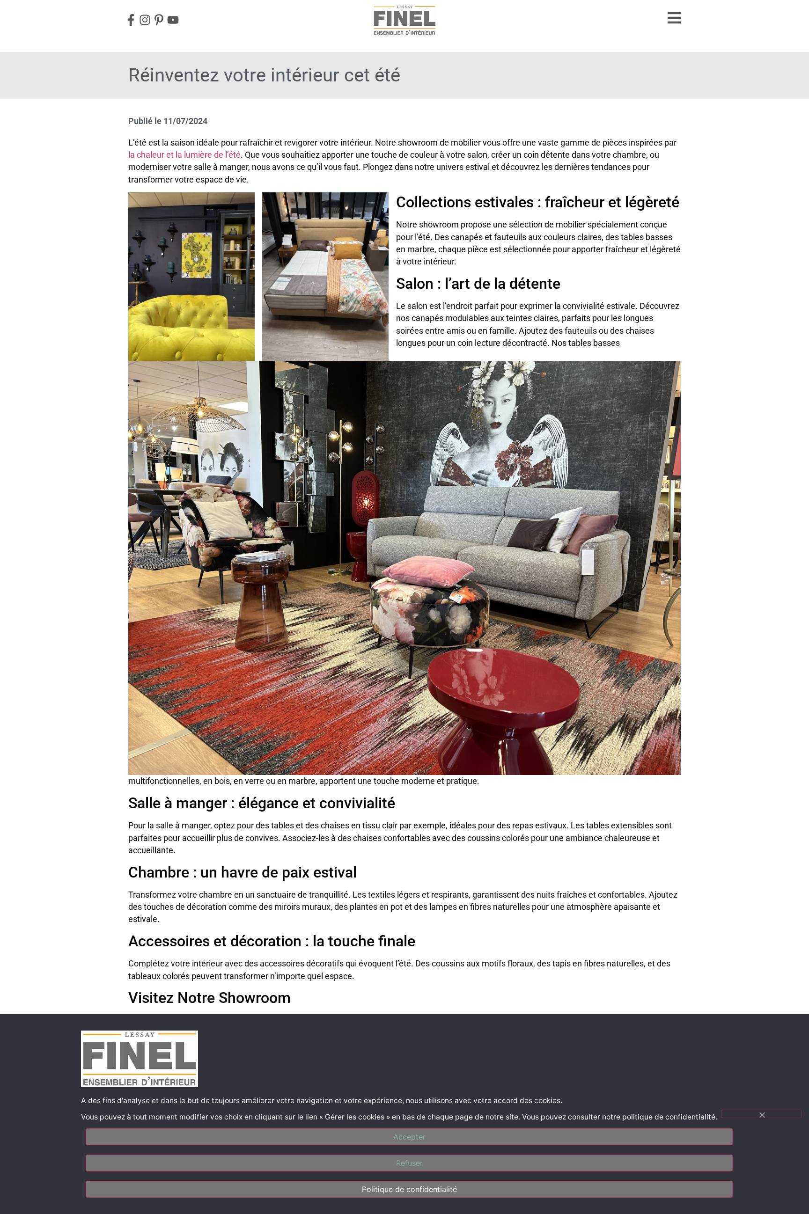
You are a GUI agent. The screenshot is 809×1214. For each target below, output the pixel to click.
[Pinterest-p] (159, 20)
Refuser (409, 1163)
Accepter (409, 1136)
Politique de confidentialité (409, 1189)
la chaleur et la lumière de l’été (184, 155)
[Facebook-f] (131, 20)
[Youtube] (173, 20)
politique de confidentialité (668, 1116)
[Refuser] (761, 1114)
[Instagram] (145, 20)
